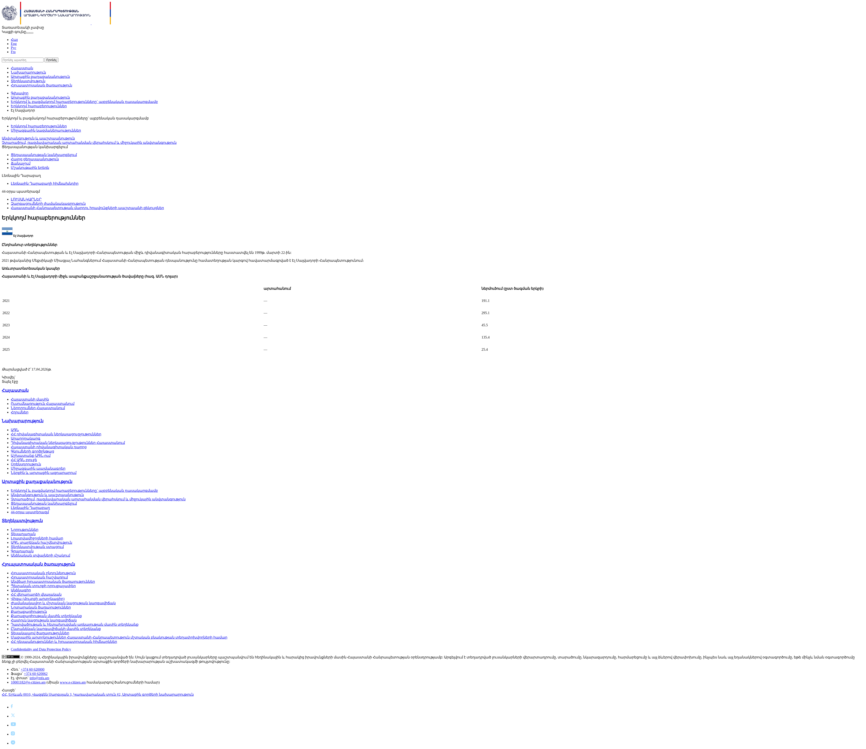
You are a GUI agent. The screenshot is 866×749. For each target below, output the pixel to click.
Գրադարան (22, 551)
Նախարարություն (28, 72)
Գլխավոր (19, 93)
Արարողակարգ (25, 438)
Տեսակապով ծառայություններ (40, 633)
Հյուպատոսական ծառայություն (41, 85)
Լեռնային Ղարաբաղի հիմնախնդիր (44, 183)
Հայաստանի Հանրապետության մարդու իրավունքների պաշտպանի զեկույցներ (87, 208)
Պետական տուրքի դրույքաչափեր (43, 586)
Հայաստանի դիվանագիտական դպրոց (49, 447)
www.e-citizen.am (73, 682)
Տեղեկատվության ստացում (37, 547)
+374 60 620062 (36, 674)
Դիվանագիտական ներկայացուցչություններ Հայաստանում (68, 443)
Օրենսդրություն (26, 464)
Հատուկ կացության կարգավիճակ (44, 620)
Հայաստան (22, 68)
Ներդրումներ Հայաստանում (38, 408)
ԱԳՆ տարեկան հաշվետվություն (41, 542)
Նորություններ (24, 530)
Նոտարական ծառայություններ (41, 607)
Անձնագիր (21, 590)
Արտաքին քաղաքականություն (40, 77)
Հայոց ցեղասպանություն (35, 159)
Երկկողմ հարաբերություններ (39, 106)
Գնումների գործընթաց (32, 451)
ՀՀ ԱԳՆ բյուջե (24, 460)
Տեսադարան (23, 534)
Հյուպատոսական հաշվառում (39, 577)
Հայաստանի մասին (30, 399)
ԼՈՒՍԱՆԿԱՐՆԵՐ (26, 199)
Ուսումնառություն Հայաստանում (42, 404)
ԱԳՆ (15, 430)
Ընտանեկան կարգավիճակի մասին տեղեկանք (56, 629)
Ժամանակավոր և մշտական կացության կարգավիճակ (63, 603)
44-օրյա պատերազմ (30, 512)
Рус (13, 48)
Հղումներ (19, 412)
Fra (13, 52)
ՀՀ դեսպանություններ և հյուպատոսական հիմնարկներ (64, 642)
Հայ (14, 40)
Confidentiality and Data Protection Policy (41, 649)
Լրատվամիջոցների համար (37, 538)
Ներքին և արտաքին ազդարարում (43, 473)
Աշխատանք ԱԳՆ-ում (31, 455)
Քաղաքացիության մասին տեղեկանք (46, 616)
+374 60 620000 (32, 669)
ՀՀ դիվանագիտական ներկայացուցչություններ (56, 434)
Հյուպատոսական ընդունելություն (43, 573)
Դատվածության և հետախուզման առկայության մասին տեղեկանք (74, 624)
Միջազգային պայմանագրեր (38, 468)
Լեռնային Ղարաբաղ (30, 508)
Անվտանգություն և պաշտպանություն (38, 138)
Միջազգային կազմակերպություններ (46, 130)
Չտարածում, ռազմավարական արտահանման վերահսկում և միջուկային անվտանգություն (89, 143)
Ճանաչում (20, 163)
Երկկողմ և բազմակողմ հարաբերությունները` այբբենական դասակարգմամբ (84, 102)
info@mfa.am (39, 678)
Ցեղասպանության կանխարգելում (44, 155)
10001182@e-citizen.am (28, 682)
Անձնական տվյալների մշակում (40, 555)
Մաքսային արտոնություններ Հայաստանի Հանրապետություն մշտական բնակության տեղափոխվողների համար (119, 637)
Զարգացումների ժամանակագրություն (48, 203)
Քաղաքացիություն (29, 612)
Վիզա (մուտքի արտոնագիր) (37, 599)
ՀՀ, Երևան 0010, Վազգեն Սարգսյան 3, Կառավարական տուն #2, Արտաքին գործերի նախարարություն (98, 694)
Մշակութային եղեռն (30, 168)
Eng (14, 44)
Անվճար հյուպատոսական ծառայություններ (53, 581)
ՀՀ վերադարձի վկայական (36, 594)
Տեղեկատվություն (28, 81)
